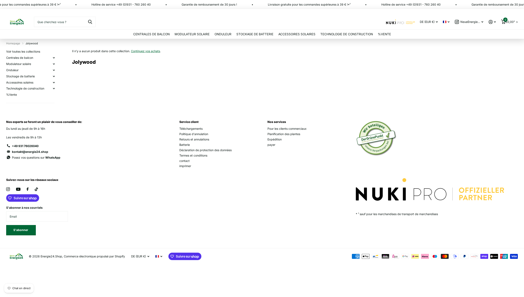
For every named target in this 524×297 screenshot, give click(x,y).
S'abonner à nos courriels (24, 207)
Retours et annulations (194, 139)
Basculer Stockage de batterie (54, 76)
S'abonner (21, 230)
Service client (188, 122)
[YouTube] (18, 189)
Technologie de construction (346, 34)
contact (184, 161)
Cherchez (90, 22)
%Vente (384, 34)
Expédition (274, 139)
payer (271, 144)
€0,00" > (511, 21)
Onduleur (223, 34)
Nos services (276, 122)
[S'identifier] (492, 22)
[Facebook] (28, 189)
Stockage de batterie (254, 34)
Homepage (13, 43)
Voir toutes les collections (23, 51)
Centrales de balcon (151, 34)
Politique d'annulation (193, 134)
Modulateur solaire (192, 34)
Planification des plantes (283, 134)
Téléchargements (191, 128)
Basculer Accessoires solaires (54, 82)
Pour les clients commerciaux (287, 128)
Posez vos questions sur (36, 157)
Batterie (184, 144)
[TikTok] (36, 189)
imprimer (185, 166)
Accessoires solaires (296, 34)
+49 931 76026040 (25, 146)
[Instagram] (8, 189)
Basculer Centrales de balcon (54, 58)
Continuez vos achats (145, 51)
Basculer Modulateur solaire (54, 64)
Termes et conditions (193, 155)
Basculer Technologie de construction (54, 88)
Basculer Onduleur (54, 70)
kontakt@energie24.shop (30, 151)
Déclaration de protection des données (205, 150)
